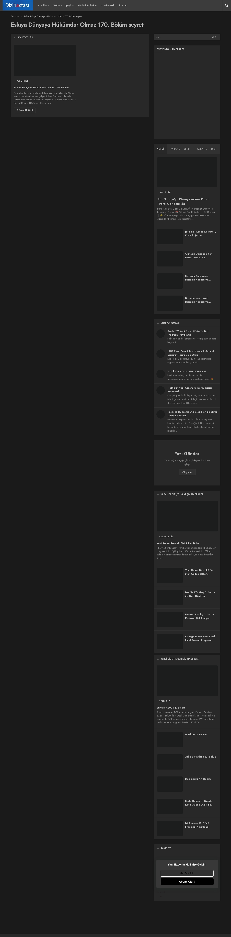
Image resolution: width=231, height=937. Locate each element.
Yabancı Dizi (166, 536)
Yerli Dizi (22, 80)
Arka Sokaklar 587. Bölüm (200, 757)
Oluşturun (187, 472)
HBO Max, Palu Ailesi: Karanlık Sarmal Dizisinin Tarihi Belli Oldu (190, 353)
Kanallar (42, 5)
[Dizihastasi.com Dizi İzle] (18, 5)
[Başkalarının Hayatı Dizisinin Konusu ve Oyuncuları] (170, 303)
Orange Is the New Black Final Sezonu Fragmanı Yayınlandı (200, 640)
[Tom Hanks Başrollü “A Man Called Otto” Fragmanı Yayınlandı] (170, 575)
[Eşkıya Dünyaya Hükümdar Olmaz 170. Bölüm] (45, 60)
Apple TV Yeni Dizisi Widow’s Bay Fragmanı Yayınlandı (188, 333)
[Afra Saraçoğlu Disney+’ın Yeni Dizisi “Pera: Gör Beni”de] (187, 172)
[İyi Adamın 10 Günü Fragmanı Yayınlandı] (170, 828)
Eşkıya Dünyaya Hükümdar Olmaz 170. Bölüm (41, 87)
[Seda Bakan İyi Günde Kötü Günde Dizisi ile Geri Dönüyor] (170, 806)
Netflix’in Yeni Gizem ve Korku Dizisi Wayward (189, 389)
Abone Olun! (187, 881)
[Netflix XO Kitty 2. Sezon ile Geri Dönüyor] (170, 597)
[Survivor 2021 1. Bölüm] (187, 680)
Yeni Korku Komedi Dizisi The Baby (178, 543)
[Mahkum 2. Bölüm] (170, 739)
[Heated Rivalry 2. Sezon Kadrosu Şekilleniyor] (170, 619)
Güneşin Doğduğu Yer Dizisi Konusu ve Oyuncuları (198, 257)
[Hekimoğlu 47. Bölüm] (170, 784)
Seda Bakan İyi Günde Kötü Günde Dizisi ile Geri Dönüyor (198, 804)
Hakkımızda (108, 5)
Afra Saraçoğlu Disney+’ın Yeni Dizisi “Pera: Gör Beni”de (182, 201)
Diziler (56, 5)
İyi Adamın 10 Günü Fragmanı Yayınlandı (197, 825)
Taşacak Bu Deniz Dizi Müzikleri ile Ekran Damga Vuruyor (192, 413)
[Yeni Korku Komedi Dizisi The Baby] (187, 516)
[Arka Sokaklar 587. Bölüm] (170, 762)
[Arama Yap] (226, 5)
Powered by (161, 894)
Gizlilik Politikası (87, 5)
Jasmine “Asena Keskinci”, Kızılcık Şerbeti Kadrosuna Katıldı (200, 235)
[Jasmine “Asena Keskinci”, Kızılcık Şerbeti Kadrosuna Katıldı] (170, 236)
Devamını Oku (25, 110)
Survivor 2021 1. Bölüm (171, 708)
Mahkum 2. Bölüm (196, 734)
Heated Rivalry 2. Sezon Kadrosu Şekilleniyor (199, 616)
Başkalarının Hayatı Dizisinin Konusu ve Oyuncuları (196, 301)
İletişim (123, 5)
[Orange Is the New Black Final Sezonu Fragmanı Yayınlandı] (170, 641)
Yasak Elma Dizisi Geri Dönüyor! (186, 371)
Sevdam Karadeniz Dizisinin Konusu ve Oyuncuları (196, 279)
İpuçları (69, 5)
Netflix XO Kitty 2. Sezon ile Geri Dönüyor (200, 594)
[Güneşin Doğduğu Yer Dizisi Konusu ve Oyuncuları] (170, 258)
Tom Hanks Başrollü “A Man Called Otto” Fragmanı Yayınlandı (199, 573)
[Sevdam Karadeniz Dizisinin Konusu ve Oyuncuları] (170, 281)
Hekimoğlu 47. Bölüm (198, 779)
